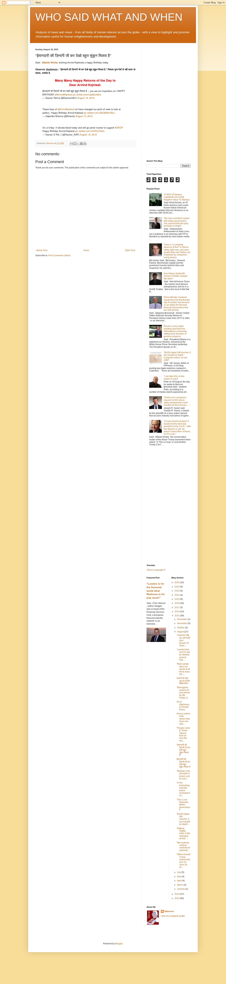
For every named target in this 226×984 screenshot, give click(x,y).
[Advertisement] (169, 101)
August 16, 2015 (86, 97)
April (179, 880)
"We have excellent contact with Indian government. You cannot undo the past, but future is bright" (176, 222)
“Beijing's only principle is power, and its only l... (183, 775)
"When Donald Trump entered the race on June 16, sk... (184, 860)
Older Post (130, 250)
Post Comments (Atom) (59, 255)
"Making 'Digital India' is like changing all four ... (183, 833)
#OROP (119, 127)
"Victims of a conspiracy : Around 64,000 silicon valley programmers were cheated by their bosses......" (177, 401)
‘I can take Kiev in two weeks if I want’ (174, 377)
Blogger (119, 943)
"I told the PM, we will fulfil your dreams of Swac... (183, 640)
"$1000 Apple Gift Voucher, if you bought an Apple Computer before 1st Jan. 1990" (177, 356)
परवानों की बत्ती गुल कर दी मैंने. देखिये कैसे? (183, 681)
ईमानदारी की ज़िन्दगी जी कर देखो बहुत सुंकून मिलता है (183, 763)
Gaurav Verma (49, 62)
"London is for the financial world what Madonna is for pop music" (156, 590)
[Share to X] (78, 143)
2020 (177, 599)
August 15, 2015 (84, 116)
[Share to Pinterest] (85, 143)
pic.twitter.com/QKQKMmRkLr (99, 112)
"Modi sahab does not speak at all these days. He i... (183, 669)
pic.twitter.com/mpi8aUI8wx (87, 94)
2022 (177, 595)
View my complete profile (173, 916)
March (180, 885)
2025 (177, 582)
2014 (177, 894)
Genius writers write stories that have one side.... (183, 718)
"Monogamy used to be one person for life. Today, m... (183, 692)
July (179, 872)
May (179, 876)
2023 (177, 591)
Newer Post (41, 250)
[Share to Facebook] (81, 143)
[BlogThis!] (75, 143)
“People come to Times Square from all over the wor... (183, 734)
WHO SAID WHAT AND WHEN (108, 17)
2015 (177, 615)
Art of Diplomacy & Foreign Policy (183, 706)
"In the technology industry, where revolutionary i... (183, 789)
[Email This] (71, 143)
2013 (177, 898)
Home (86, 250)
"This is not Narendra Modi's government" (183, 804)
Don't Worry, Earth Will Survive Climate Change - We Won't (176, 276)
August (180, 631)
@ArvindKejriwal (63, 94)
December (182, 619)
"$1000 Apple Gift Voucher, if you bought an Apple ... (183, 819)
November (182, 623)
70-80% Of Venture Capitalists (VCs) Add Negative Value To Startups (177, 197)
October (181, 627)
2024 (177, 586)
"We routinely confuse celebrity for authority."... (183, 846)
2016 (177, 611)
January (181, 889)
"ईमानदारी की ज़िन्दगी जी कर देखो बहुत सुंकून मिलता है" (183, 750)
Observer (169, 911)
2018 (177, 603)
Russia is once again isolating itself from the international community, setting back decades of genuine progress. (175, 331)
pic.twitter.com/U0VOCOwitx (90, 131)
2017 (177, 607)
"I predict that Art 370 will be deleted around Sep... (183, 654)
